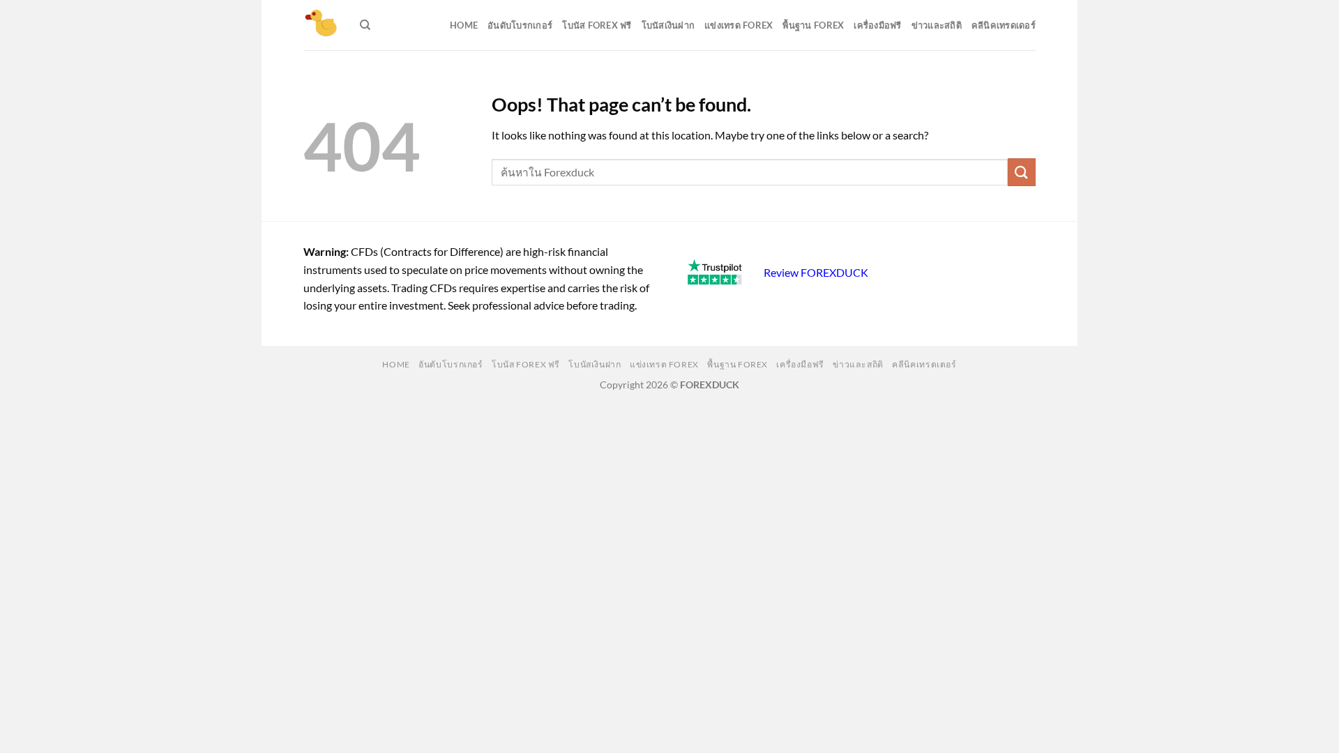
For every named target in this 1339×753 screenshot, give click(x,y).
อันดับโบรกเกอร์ (519, 25)
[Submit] (1022, 171)
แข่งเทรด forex (738, 25)
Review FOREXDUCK (816, 272)
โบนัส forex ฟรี (596, 25)
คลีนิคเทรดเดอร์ (1003, 25)
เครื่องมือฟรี (877, 25)
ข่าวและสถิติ (936, 25)
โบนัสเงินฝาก (668, 25)
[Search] (365, 25)
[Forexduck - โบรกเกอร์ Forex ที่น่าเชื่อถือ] (321, 25)
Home (464, 25)
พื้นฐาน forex (813, 25)
